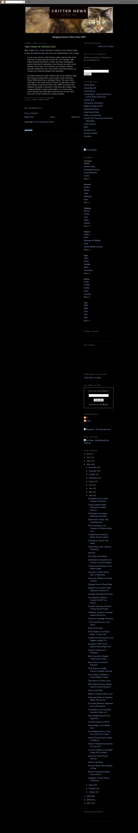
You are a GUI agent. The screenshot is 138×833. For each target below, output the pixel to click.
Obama (86, 234)
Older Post (75, 117)
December (93, 467)
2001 (86, 318)
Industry (87, 223)
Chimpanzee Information (93, 103)
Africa (86, 291)
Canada (87, 285)
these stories (40, 50)
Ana (86, 418)
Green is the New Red (92, 115)
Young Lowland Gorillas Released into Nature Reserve (97, 507)
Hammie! (91, 553)
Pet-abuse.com (90, 130)
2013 (89, 454)
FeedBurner (103, 404)
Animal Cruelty (89, 167)
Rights (86, 220)
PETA (86, 237)
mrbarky (87, 421)
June (91, 488)
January (92, 792)
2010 (86, 312)
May (91, 492)
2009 (86, 305)
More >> (87, 179)
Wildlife (86, 163)
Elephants (88, 196)
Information (88, 270)
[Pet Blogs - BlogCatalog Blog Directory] (98, 443)
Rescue (87, 211)
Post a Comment (31, 113)
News (86, 267)
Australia (87, 294)
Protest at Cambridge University (100, 619)
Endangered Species (92, 170)
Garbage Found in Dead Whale (100, 584)
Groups (86, 214)
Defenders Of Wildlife (92, 241)
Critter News (69, 11)
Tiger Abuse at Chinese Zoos (99, 681)
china (34, 99)
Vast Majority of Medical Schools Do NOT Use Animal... (97, 600)
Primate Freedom (90, 133)
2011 (89, 461)
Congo (86, 282)
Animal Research (90, 173)
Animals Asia (89, 100)
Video (86, 258)
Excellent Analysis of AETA (99, 722)
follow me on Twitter (105, 46)
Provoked (87, 136)
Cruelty (86, 176)
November (93, 471)
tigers (41, 99)
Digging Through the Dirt (93, 106)
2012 (86, 315)
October (92, 474)
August (92, 481)
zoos (47, 99)
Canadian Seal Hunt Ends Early (100, 594)
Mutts (86, 127)
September (93, 478)
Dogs (86, 199)
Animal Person (89, 91)
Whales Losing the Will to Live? (100, 694)
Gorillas (87, 187)
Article (86, 261)
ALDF (86, 244)
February (92, 788)
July (91, 485)
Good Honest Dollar (91, 112)
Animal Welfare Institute (93, 247)
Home (52, 117)
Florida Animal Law (91, 109)
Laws (86, 217)
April (91, 495)
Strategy (87, 264)
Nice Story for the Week (97, 556)
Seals (86, 193)
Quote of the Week (95, 628)
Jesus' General (89, 124)
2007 (89, 803)
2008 (86, 308)
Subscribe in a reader (92, 378)
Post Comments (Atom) (44, 122)
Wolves (87, 190)
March (91, 785)
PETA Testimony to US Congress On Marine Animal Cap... (100, 528)
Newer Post (29, 117)
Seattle (86, 288)
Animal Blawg (89, 85)
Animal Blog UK (90, 88)
